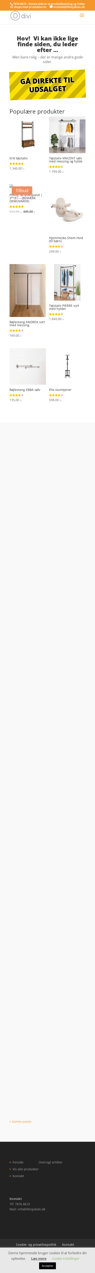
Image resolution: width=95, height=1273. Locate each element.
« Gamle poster (21, 1121)
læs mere (21, 535)
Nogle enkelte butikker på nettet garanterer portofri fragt (42, 660)
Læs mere (39, 1258)
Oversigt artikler (51, 1162)
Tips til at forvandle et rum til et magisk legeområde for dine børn (43, 498)
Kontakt (18, 1176)
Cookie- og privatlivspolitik (36, 1244)
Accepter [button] (47, 1266)
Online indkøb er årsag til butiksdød (45, 893)
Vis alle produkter (26, 1169)
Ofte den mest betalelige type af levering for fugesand (42, 1009)
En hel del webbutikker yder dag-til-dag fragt (45, 719)
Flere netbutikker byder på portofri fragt (44, 777)
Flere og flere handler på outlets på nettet (44, 836)
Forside (18, 1162)
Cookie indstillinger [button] (66, 1258)
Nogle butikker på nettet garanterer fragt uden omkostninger (45, 950)
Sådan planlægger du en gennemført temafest (46, 601)
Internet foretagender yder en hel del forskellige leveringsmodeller (46, 1068)
